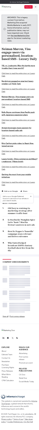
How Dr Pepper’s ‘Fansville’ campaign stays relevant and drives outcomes (21, 234)
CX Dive (22, 375)
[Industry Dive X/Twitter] (12, 338)
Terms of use (18, 419)
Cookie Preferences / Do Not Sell (20, 422)
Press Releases (7, 371)
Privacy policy (6, 419)
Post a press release (17, 316)
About (4, 351)
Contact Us (6, 358)
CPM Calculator (8, 380)
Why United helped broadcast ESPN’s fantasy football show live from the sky (21, 247)
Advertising (23, 353)
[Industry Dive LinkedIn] (3, 338)
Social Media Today (26, 381)
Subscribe (28, 7)
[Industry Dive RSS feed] (17, 338)
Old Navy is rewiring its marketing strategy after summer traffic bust (20, 211)
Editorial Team (7, 354)
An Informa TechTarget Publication (19, 2)
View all (5, 316)
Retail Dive (23, 378)
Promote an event (26, 363)
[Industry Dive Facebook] (8, 338)
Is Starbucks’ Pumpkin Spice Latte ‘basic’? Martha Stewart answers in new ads (21, 222)
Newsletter (6, 361)
